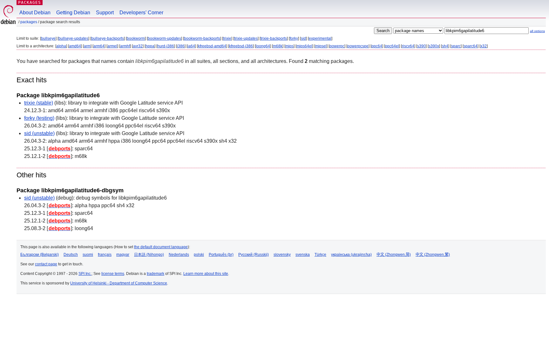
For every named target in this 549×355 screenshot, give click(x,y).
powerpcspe (358, 46)
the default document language (161, 247)
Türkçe (320, 254)
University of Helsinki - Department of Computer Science (118, 283)
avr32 (138, 46)
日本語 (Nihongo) (149, 254)
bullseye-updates (73, 38)
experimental (320, 38)
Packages (29, 2)
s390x (434, 46)
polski (199, 254)
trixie (227, 38)
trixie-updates (246, 38)
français (105, 254)
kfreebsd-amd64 (212, 46)
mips (289, 46)
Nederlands (179, 254)
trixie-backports (274, 38)
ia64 (191, 46)
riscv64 (408, 46)
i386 (181, 46)
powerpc (336, 46)
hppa (150, 46)
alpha (61, 46)
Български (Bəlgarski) (39, 254)
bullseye (48, 38)
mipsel (321, 46)
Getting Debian (73, 12)
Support (105, 12)
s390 (421, 46)
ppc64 (376, 46)
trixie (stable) (38, 103)
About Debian (35, 12)
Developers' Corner (141, 12)
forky (294, 38)
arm (87, 46)
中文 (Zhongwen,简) (393, 254)
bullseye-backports (107, 38)
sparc (456, 46)
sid (303, 38)
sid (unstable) (39, 133)
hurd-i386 (165, 46)
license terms (112, 273)
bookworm (136, 38)
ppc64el (392, 46)
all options (537, 31)
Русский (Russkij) (253, 254)
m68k (277, 46)
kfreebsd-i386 (241, 46)
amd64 (75, 46)
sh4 (445, 46)
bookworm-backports (202, 38)
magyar (122, 254)
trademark (155, 273)
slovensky (282, 254)
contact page (46, 264)
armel (112, 46)
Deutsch (71, 254)
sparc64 (471, 46)
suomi (88, 254)
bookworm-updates (164, 38)
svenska (302, 254)
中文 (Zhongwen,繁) (433, 254)
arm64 (99, 46)
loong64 (263, 46)
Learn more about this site (205, 273)
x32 (483, 46)
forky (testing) (39, 118)
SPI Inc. (85, 273)
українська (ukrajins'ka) (351, 254)
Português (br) (221, 254)
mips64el (304, 46)
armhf (125, 46)
